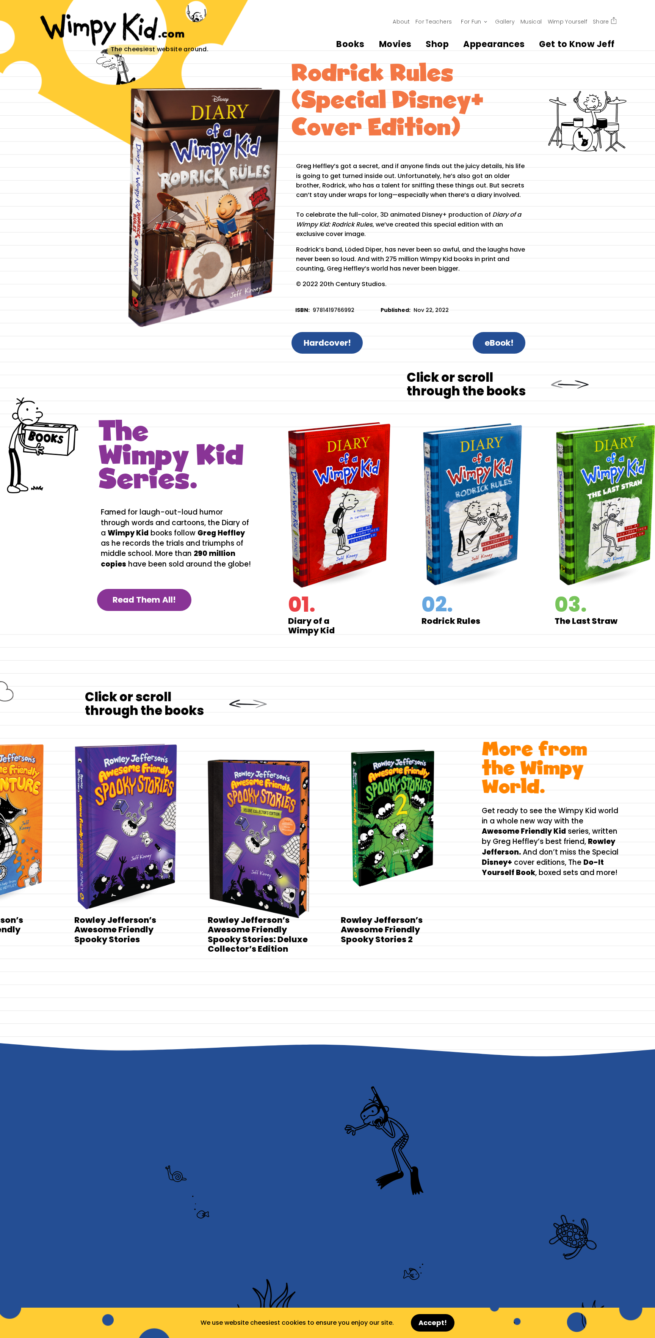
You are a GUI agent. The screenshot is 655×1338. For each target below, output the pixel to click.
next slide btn (578, 384)
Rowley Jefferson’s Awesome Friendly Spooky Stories (110, 847)
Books (350, 44)
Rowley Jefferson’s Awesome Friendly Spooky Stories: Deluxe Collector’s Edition (243, 847)
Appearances (494, 44)
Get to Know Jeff (576, 44)
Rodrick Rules (488, 528)
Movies (395, 44)
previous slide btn (559, 384)
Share (601, 21)
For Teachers (433, 21)
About (401, 21)
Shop (437, 44)
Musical (531, 21)
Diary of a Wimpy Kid (354, 528)
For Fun (471, 21)
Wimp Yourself (568, 21)
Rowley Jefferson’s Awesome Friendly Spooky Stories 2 (376, 847)
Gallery (505, 21)
